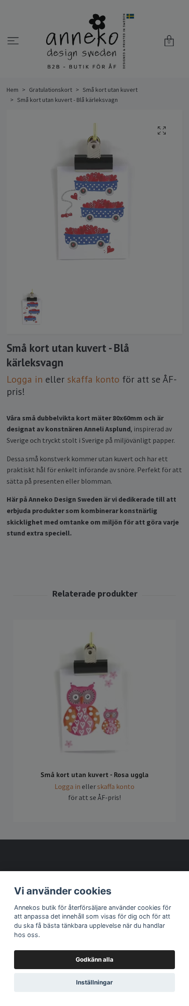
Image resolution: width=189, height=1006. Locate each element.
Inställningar (94, 982)
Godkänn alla (94, 959)
